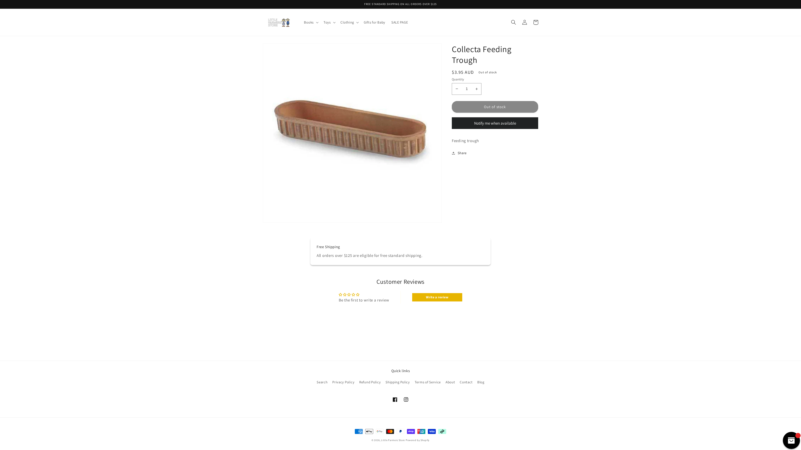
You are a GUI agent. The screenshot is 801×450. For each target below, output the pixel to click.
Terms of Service (428, 382)
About (450, 382)
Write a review (437, 297)
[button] (310, 22)
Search (322, 382)
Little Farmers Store (393, 440)
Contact (466, 382)
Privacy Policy (343, 382)
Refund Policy (370, 382)
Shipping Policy (397, 382)
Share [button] (462, 153)
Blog (480, 382)
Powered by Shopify (417, 440)
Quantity (458, 79)
